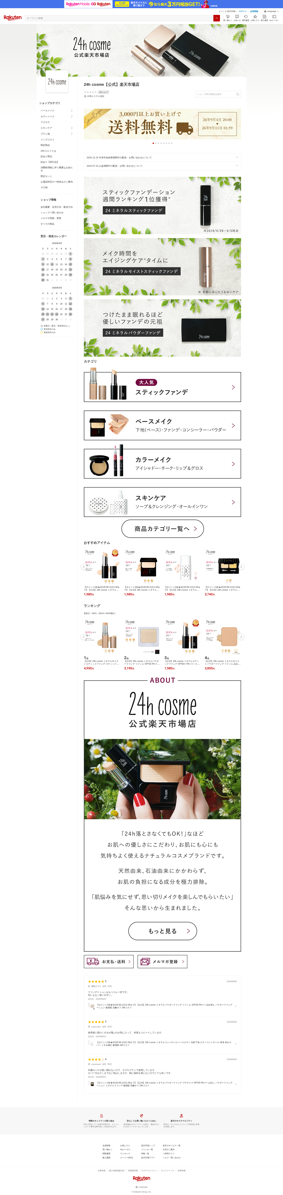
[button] (271, 11)
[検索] (216, 18)
